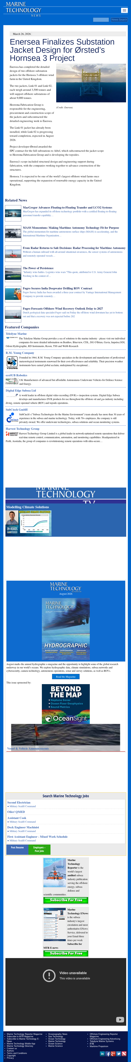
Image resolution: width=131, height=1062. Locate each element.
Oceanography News (57, 1034)
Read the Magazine (66, 676)
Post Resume (17, 847)
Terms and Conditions (17, 1053)
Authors (10, 1051)
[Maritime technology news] (23, 12)
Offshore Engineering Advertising (105, 1039)
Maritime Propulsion (99, 1046)
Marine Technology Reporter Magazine (24, 1034)
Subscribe (66, 900)
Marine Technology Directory (20, 1046)
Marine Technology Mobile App (21, 1043)
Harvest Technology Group (22, 428)
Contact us (12, 1048)
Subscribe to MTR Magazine (20, 1036)
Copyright (11, 1055)
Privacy (10, 1058)
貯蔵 (92, 1043)
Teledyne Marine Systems (102, 1041)
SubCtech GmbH (17, 409)
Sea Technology (55, 1036)
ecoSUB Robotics (16, 375)
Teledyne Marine (16, 333)
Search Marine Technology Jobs (66, 795)
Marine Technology (57, 1041)
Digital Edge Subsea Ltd (21, 390)
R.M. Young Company (20, 352)
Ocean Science (55, 1043)
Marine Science (55, 1046)
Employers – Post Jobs (39, 849)
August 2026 (65, 593)
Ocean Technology (57, 1039)
